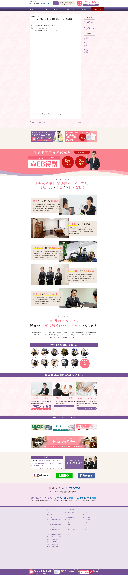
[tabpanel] (41, 427)
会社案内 (84, 509)
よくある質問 (67, 522)
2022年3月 (86, 39)
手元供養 (66, 541)
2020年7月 (86, 51)
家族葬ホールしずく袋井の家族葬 (54, 534)
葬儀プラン (49, 509)
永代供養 (66, 536)
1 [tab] (58, 432)
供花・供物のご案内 (69, 527)
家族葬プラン (49, 514)
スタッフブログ (86, 531)
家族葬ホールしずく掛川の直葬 (53, 522)
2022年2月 (86, 41)
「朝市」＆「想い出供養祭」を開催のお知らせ (49, 460)
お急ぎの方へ (97, 9)
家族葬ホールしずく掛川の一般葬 (54, 527)
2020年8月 (86, 50)
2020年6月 (86, 52)
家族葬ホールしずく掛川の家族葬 (54, 524)
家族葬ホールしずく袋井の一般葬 (54, 536)
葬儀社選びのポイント (69, 512)
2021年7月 (86, 44)
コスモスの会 (67, 524)
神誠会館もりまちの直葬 (52, 541)
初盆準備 (79, 122)
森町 (30, 514)
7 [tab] (70, 432)
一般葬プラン (49, 517)
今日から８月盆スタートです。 (38, 122)
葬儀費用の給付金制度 (69, 517)
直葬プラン (49, 512)
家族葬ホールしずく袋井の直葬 (53, 531)
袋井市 (30, 517)
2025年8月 (86, 37)
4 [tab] (64, 432)
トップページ (31, 509)
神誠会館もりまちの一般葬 (52, 546)
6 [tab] (68, 432)
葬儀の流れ (67, 514)
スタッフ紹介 (85, 512)
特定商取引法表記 (86, 519)
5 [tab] (66, 432)
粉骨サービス (67, 539)
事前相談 (84, 524)
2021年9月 (86, 42)
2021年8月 (86, 43)
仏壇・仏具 (67, 531)
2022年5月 (86, 38)
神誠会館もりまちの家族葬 (52, 544)
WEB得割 (85, 527)
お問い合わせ (85, 534)
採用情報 (84, 514)
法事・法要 (67, 534)
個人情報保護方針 (86, 517)
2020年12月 (86, 48)
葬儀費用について (68, 519)
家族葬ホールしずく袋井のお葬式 (54, 529)
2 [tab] (60, 432)
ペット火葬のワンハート (70, 529)
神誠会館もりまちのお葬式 (52, 539)
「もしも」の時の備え (69, 509)
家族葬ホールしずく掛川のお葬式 (54, 519)
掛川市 (30, 512)
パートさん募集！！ (88, 21)
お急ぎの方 (85, 522)
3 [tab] (62, 432)
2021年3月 (86, 46)
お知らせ (84, 529)
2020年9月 (86, 49)
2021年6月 (86, 45)
